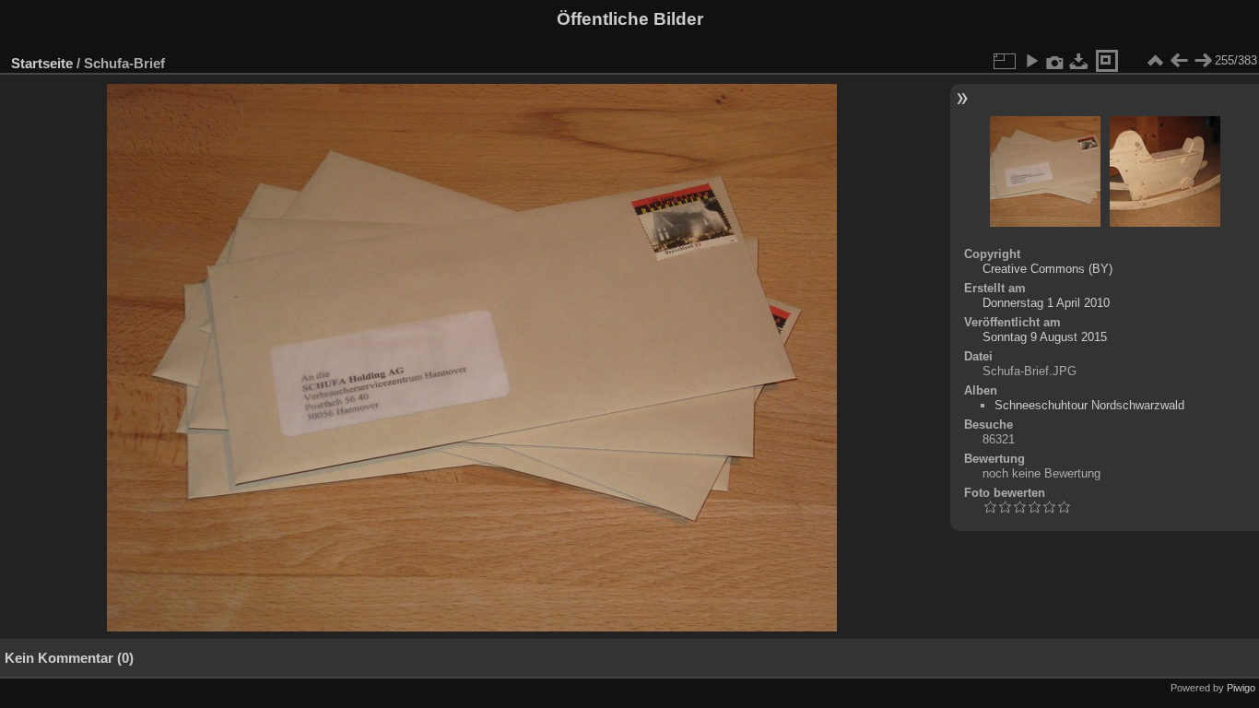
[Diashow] (1031, 61)
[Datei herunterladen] (1079, 61)
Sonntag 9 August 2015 (1044, 337)
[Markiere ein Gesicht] (1107, 61)
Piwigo (1241, 687)
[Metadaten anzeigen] (1055, 61)
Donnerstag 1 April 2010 (1046, 303)
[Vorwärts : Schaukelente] (1203, 61)
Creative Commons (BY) (1047, 269)
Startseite (42, 63)
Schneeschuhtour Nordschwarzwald (1089, 405)
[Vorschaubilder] (1155, 61)
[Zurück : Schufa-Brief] (1179, 61)
